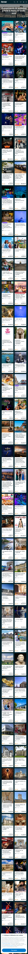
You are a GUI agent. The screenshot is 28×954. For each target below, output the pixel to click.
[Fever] (4, 2)
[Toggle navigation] (26, 2)
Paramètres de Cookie (8, 945)
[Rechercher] (14, 2)
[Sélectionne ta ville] (17, 2)
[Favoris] (21, 2)
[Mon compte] (23, 2)
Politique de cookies (6, 943)
